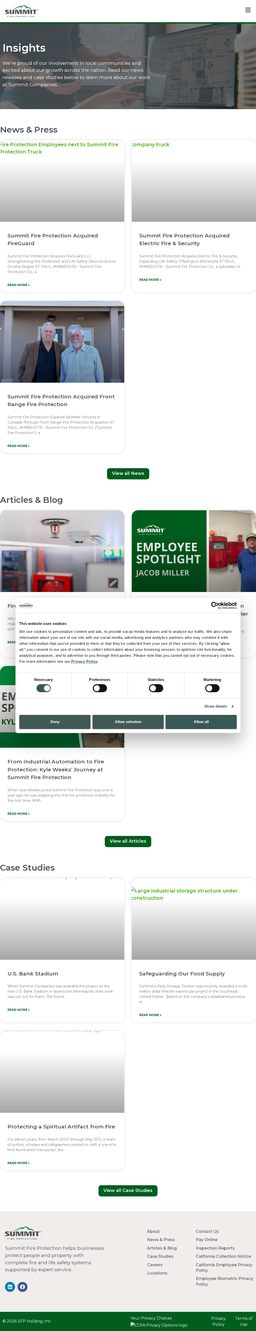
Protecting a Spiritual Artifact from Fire (61, 1126)
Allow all (201, 722)
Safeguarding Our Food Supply (182, 973)
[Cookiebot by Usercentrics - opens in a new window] (215, 605)
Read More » (19, 285)
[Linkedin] (10, 1287)
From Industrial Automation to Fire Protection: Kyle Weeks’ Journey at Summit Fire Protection (56, 769)
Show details (215, 706)
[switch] (100, 688)
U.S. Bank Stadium (33, 973)
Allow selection (128, 722)
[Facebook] (23, 1287)
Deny (55, 722)
